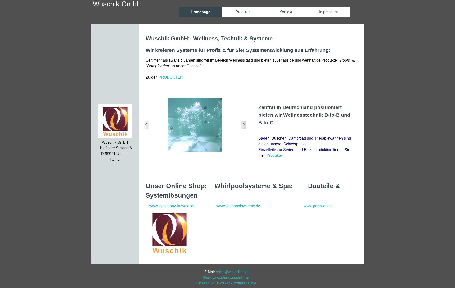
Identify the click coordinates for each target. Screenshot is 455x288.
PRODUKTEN (171, 77)
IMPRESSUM (205, 283)
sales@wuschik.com (232, 272)
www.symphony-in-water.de (172, 206)
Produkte (274, 155)
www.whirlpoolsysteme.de (238, 206)
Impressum (328, 12)
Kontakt (285, 12)
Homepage (200, 12)
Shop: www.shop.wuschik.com (226, 277)
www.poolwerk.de (319, 206)
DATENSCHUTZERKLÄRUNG (236, 283)
